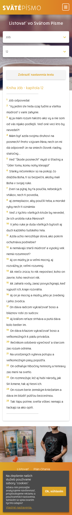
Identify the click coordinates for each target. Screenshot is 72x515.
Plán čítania (42, 469)
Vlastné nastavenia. (19, 507)
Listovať (23, 469)
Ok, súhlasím (54, 491)
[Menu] (65, 7)
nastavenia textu (36, 74)
